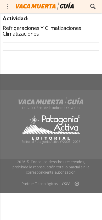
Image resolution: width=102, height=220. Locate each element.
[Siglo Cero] (77, 182)
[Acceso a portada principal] (45, 6)
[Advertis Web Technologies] (67, 182)
